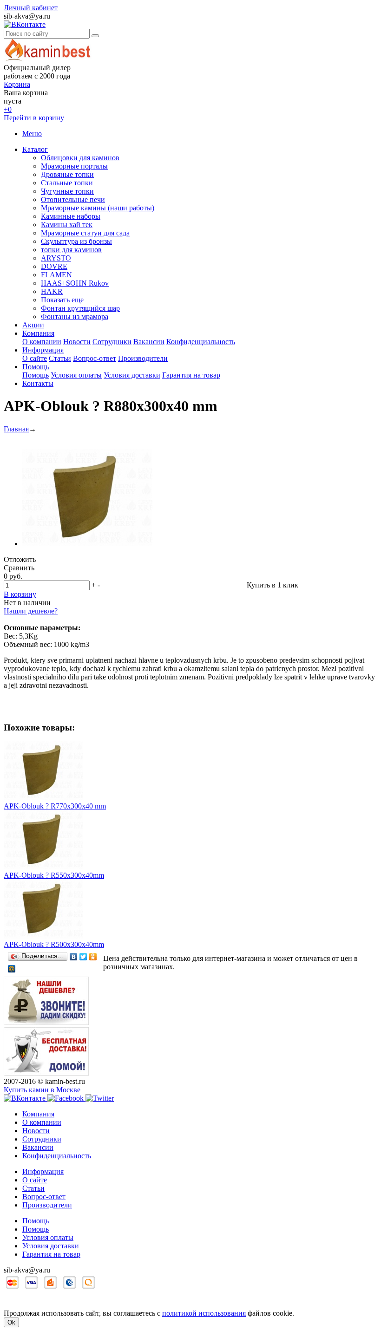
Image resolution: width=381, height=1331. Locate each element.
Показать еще (62, 300)
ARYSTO (56, 258)
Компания (38, 333)
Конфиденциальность (200, 342)
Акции (33, 325)
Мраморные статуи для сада (85, 233)
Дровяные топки (67, 174)
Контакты (37, 383)
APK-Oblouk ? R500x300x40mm (54, 944)
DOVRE (54, 266)
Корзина (17, 84)
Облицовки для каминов (80, 158)
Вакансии (148, 342)
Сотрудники (111, 342)
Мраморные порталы (74, 166)
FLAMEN (56, 275)
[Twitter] (83, 957)
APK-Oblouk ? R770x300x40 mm (55, 806)
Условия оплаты (76, 375)
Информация (43, 350)
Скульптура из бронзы (76, 241)
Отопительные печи (73, 199)
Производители (143, 358)
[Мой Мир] (12, 969)
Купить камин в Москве (42, 1090)
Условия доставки (132, 375)
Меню (32, 133)
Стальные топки (67, 183)
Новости (77, 342)
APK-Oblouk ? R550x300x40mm (54, 875)
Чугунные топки (67, 191)
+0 (8, 109)
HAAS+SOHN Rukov (75, 283)
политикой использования (204, 1313)
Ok (11, 1322)
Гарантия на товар (191, 375)
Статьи (60, 358)
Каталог (35, 149)
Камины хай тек (66, 224)
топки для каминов (71, 250)
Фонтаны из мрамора (74, 316)
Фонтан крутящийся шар (80, 308)
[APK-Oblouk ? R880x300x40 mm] (87, 544)
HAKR (52, 291)
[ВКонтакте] (74, 957)
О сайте (34, 358)
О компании (41, 342)
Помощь (35, 367)
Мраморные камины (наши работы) (97, 208)
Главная (16, 429)
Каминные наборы (70, 216)
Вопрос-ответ (94, 358)
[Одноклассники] (93, 957)
